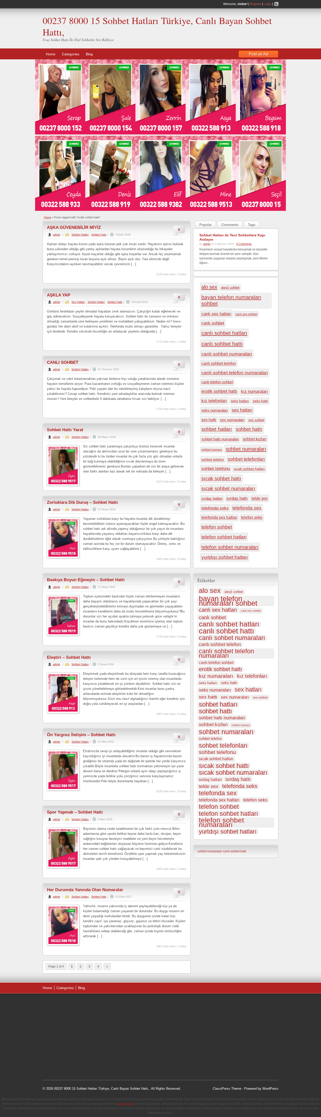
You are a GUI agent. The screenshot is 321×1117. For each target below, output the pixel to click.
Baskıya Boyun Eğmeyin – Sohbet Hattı (86, 579)
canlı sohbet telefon (218, 363)
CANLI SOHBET (62, 362)
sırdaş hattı (237, 498)
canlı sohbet (212, 323)
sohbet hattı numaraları (220, 439)
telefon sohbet (216, 527)
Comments (229, 225)
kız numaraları (254, 391)
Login (267, 4)
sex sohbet (256, 420)
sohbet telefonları (246, 459)
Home (50, 54)
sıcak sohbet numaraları (228, 488)
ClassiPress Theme (227, 1088)
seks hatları (240, 401)
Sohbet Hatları (80, 234)
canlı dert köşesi (67, 1041)
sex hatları (242, 410)
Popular (205, 225)
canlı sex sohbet (246, 314)
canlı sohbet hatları (224, 333)
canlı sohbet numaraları (226, 354)
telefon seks (251, 517)
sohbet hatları (216, 429)
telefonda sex (247, 508)
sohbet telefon (212, 459)
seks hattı (260, 401)
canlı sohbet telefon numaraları (234, 372)
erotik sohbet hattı (219, 391)
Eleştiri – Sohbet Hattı (69, 657)
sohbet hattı (249, 429)
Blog (89, 54)
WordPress (270, 1088)
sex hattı (208, 419)
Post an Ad (258, 54)
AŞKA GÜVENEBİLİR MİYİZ (74, 227)
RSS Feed (276, 4)
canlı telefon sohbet (217, 382)
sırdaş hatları (212, 499)
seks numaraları (214, 410)
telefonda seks (215, 508)
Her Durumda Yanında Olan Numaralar (85, 889)
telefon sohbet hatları (224, 537)
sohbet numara (211, 449)
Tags (251, 225)
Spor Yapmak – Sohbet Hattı (75, 812)
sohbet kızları (254, 439)
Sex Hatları (78, 301)
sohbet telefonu (215, 468)
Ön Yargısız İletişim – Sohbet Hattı (81, 734)
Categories (70, 54)
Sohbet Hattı (98, 234)
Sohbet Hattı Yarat (65, 429)
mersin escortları (67, 1054)
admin (56, 234)
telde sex (260, 498)
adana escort (56, 1003)
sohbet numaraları (246, 449)
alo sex (209, 287)
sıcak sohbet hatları (249, 469)
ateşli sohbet (230, 287)
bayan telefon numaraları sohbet (231, 300)
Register (255, 4)
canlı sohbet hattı (222, 344)
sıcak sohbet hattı (221, 478)
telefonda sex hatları (219, 517)
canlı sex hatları (216, 313)
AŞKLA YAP (58, 295)
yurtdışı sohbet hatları (224, 557)
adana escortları (81, 1003)
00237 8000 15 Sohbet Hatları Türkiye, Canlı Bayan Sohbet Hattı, (157, 26)
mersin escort (68, 1060)
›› (107, 966)
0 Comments (244, 243)
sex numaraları (232, 420)
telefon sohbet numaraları (230, 547)
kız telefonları (214, 400)
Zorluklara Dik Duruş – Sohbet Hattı (82, 502)
